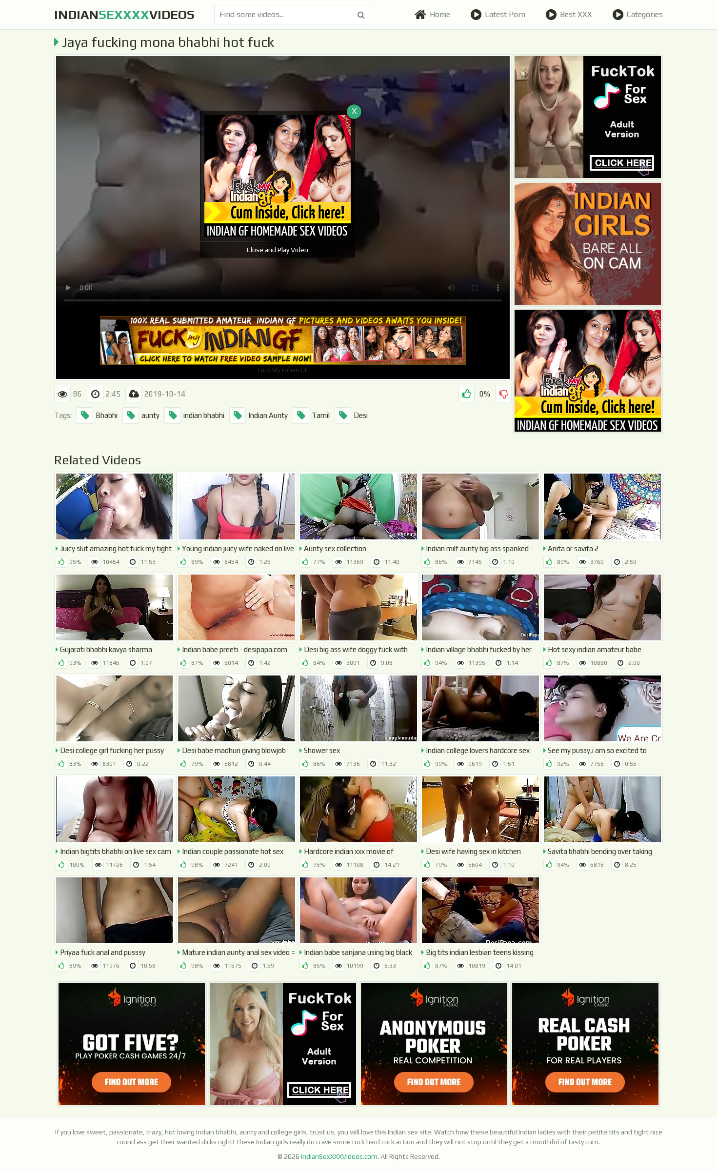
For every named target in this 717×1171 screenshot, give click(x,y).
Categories (645, 14)
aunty (150, 415)
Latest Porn (505, 14)
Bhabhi (107, 415)
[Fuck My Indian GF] (588, 371)
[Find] (361, 14)
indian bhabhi (203, 415)
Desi (361, 415)
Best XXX (576, 14)
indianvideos (124, 14)
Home (440, 14)
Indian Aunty (268, 415)
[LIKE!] (466, 394)
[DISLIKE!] (503, 394)
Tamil (321, 415)
